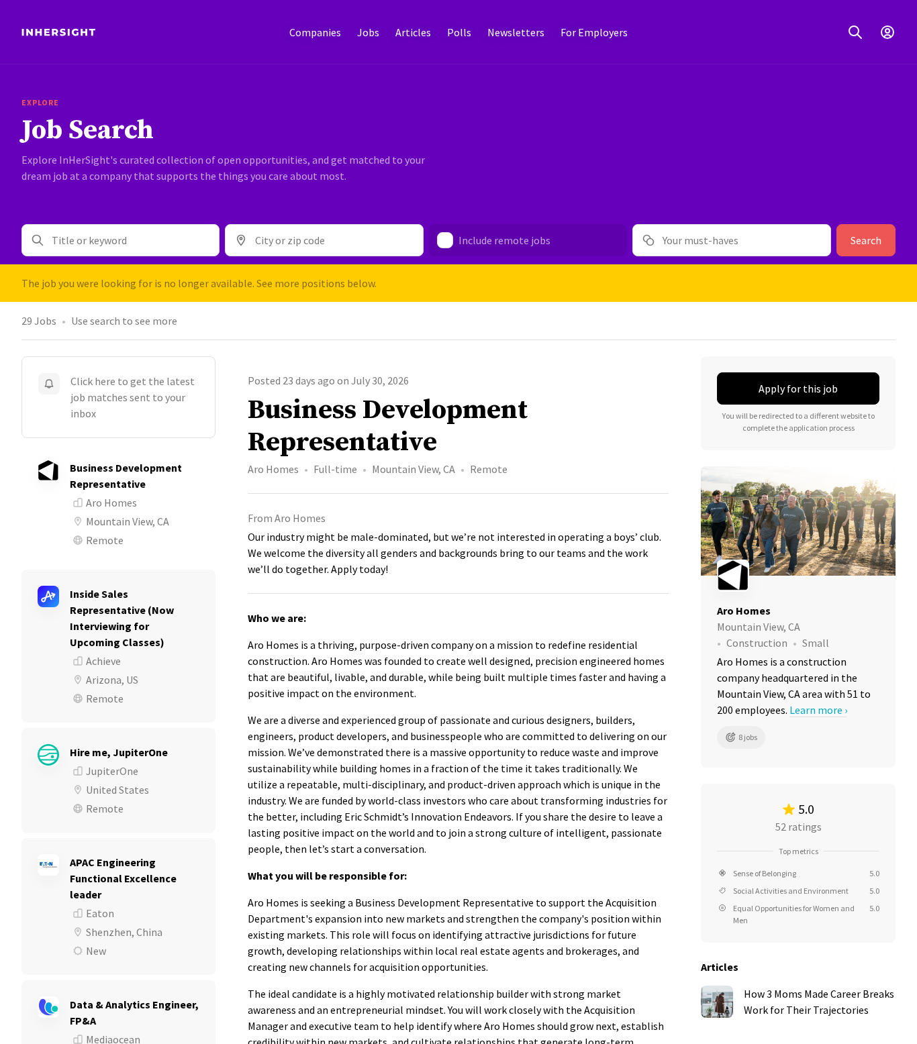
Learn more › (818, 710)
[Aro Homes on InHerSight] (798, 576)
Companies (315, 32)
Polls (459, 32)
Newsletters (515, 32)
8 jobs (747, 737)
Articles (413, 32)
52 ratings (798, 826)
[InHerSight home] (58, 32)
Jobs (368, 32)
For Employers (594, 32)
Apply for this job (798, 388)
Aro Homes (273, 469)
